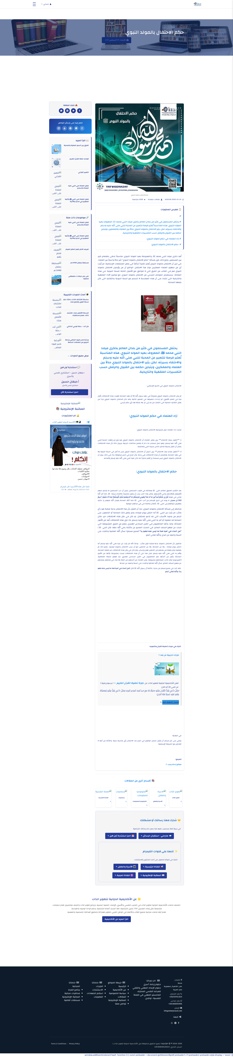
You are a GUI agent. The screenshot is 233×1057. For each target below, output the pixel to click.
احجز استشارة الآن (69, 392)
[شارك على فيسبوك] (79, 110)
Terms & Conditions (58, 1043)
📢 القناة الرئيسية (154, 867)
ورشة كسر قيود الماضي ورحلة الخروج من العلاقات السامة (77, 341)
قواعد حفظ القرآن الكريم (79, 158)
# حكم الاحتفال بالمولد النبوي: (166, 244)
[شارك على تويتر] (73, 110)
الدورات (99, 986)
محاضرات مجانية (72, 993)
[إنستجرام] (58, 128)
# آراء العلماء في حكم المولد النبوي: (163, 239)
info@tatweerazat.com (173, 1010)
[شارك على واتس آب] (61, 110)
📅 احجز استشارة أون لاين (121, 836)
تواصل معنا (120, 1004)
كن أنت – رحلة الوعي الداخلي (78, 326)
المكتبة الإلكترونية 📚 (70, 409)
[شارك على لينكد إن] (67, 110)
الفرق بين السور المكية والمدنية (76, 145)
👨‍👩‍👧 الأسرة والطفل (126, 867)
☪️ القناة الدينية (124, 875)
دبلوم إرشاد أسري (152, 984)
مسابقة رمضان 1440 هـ (79, 262)
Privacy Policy (74, 1043)
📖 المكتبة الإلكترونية (153, 875)
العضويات (98, 997)
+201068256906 (175, 1003)
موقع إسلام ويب (174, 764)
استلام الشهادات (95, 993)
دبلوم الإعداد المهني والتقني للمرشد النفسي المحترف (147, 989)
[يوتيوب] (64, 128)
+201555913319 (175, 996)
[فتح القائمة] (34, 4)
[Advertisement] (116, 83)
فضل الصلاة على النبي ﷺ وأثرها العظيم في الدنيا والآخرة (77, 200)
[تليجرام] (70, 128)
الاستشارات (97, 990)
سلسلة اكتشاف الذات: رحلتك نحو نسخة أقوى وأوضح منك (76, 301)
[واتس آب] (76, 128)
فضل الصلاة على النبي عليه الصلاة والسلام (78, 187)
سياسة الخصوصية (117, 993)
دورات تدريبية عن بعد (169, 655)
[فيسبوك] (82, 128)
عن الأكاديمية (119, 990)
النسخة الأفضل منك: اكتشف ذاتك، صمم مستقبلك (78, 314)
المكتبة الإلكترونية (117, 1000)
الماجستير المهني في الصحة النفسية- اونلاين (147, 996)
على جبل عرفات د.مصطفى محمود (78, 277)
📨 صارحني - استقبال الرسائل (156, 836)
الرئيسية (122, 986)
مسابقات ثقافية (72, 1000)
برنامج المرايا (74, 990)
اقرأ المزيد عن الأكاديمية (116, 919)
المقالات (122, 997)
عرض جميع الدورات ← (78, 356)
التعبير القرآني (83, 172)
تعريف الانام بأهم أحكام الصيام (77, 249)
